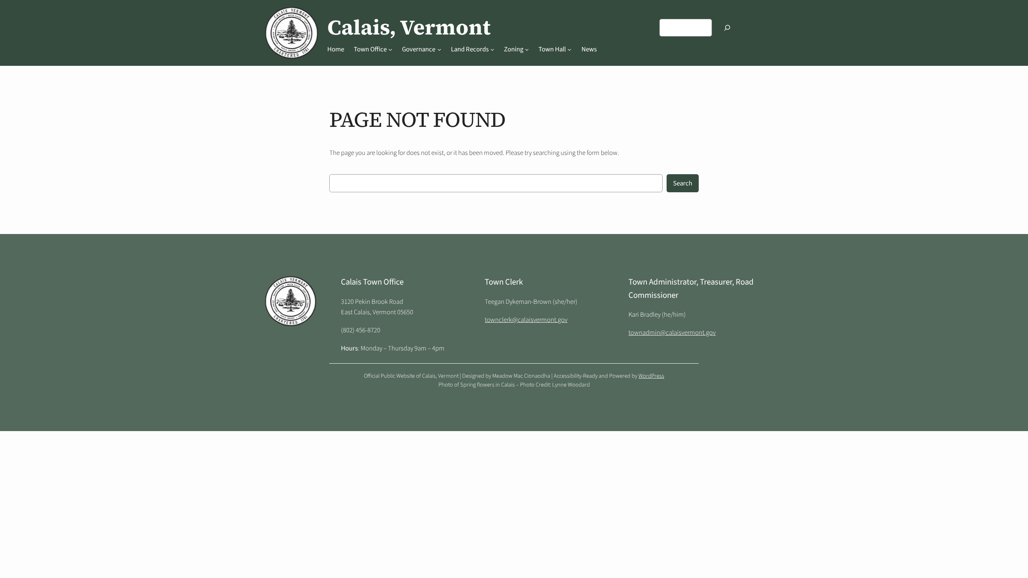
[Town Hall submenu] (569, 49)
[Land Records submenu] (492, 49)
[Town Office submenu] (390, 49)
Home (335, 49)
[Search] (727, 27)
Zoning (513, 49)
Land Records (470, 49)
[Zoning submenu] (527, 49)
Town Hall (552, 49)
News (589, 49)
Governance (418, 49)
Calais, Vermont (409, 27)
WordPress (651, 376)
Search (682, 183)
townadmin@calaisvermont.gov (672, 333)
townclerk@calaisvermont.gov (526, 320)
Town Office (370, 49)
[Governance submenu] (439, 49)
